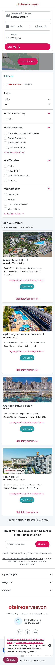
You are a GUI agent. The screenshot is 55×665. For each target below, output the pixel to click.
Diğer (10, 119)
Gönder (42, 544)
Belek (7, 99)
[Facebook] (27, 632)
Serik (7, 104)
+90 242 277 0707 (16, 561)
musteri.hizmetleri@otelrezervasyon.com (22, 558)
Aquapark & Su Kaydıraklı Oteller (23, 133)
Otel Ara (11, 46)
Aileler (11, 166)
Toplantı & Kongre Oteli (19, 175)
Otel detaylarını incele (27, 298)
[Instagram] (19, 632)
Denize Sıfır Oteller (17, 138)
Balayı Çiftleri (14, 171)
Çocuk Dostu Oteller (17, 147)
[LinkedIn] (35, 632)
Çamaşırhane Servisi (17, 204)
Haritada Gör (27, 61)
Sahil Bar (12, 199)
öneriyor (28, 84)
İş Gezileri (12, 180)
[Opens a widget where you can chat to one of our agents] (10, 660)
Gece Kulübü (14, 208)
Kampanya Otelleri (17, 142)
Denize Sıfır (13, 194)
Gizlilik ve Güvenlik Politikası (29, 642)
